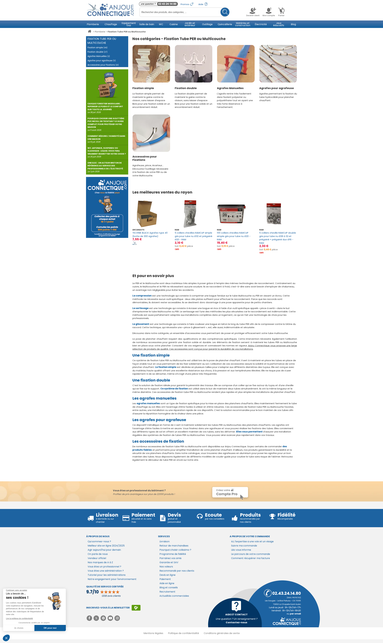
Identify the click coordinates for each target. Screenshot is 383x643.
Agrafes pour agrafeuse (276, 88)
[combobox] (184, 12)
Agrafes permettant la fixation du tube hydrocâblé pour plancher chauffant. (278, 97)
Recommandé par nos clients (176, 570)
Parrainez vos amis (170, 558)
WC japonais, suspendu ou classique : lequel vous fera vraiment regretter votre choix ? (107, 152)
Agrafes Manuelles (230, 88)
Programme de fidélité (172, 554)
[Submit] (225, 12)
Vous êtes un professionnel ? (104, 566)
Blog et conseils (168, 587)
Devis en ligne (167, 575)
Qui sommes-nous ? (99, 541)
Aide (201, 4)
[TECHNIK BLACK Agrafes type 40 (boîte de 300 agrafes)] (151, 213)
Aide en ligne (166, 583)
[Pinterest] (103, 618)
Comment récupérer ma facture (250, 558)
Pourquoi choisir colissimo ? (175, 550)
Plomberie (100, 31)
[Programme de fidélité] (107, 207)
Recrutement (167, 591)
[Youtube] (110, 618)
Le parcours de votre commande (250, 554)
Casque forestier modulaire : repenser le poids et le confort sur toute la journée (105, 108)
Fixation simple (143, 88)
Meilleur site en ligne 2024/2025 (106, 545)
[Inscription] (136, 608)
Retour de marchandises (173, 545)
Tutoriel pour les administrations (107, 575)
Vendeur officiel (97, 558)
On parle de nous (98, 554)
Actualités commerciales (174, 596)
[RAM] (177, 249)
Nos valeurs (166, 566)
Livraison (164, 541)
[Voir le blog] (107, 83)
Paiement (165, 579)
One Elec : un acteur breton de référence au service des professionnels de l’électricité (105, 167)
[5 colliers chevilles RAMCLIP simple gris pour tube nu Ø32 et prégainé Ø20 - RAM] (193, 213)
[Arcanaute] (134, 242)
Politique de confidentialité (183, 633)
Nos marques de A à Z (100, 562)
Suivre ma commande (244, 545)
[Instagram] (117, 618)
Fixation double (186, 88)
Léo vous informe (241, 550)
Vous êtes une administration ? (106, 570)
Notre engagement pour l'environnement (112, 579)
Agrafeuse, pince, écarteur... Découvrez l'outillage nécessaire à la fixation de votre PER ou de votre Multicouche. (150, 170)
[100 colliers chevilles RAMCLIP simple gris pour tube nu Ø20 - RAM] (236, 213)
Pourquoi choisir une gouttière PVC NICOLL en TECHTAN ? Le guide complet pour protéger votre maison (106, 124)
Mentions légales (153, 633)
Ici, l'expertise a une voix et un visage (252, 541)
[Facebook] (89, 618)
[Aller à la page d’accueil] (89, 31)
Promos (185, 4)
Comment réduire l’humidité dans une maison (106, 139)
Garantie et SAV (168, 562)
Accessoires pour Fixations (144, 158)
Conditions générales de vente (222, 633)
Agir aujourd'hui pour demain (104, 550)
